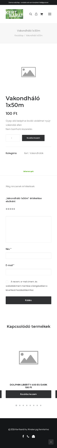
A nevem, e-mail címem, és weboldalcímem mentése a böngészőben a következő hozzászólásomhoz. (26, 285)
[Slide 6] (33, 405)
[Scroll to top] (51, 441)
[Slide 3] (23, 405)
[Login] (34, 14)
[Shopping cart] (40, 14)
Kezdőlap (19, 35)
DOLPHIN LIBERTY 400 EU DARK (28, 384)
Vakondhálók (36, 153)
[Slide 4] (26, 405)
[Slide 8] (40, 405)
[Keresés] (29, 14)
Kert (26, 153)
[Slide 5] (30, 405)
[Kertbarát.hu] (14, 14)
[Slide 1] (16, 405)
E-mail (10, 265)
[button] (49, 14)
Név (8, 249)
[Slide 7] (37, 405)
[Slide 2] (20, 405)
